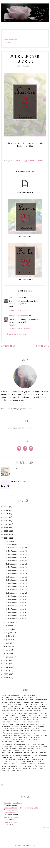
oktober (9, 626)
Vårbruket (42, 766)
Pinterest (22, 739)
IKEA (11, 717)
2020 (6, 517)
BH (37, 697)
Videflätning (13, 766)
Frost (13, 711)
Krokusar (15, 726)
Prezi (23, 742)
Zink (41, 768)
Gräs (25, 713)
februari (10, 654)
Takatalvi (5, 757)
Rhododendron (7, 746)
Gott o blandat (16, 713)
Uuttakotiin (6, 764)
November (17, 735)
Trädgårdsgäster (37, 759)
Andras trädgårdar (28, 695)
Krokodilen (6, 726)
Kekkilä (23, 722)
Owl (20, 737)
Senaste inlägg (9, 346)
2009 (6, 674)
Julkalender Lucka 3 (16, 616)
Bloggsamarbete (7, 700)
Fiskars (45, 708)
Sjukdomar (16, 750)
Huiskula (22, 715)
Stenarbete (18, 753)
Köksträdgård (39, 726)
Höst (45, 715)
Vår (36, 766)
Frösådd (20, 711)
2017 (6, 528)
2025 (6, 507)
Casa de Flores (34, 704)
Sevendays (31, 748)
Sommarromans (7, 753)
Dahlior (4, 706)
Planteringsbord (7, 742)
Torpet (33, 757)
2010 (6, 671)
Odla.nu (44, 735)
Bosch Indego (28, 702)
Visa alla (45, 827)
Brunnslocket (7, 704)
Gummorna (43, 713)
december (10, 542)
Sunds (12, 755)
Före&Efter (28, 711)
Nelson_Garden (26, 733)
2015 (6, 535)
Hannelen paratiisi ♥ (14, 803)
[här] (25, 149)
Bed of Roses (29, 697)
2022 (6, 510)
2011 (6, 667)
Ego (3, 708)
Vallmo (14, 764)
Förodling (5, 713)
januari (9, 657)
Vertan (4, 766)
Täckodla (38, 761)
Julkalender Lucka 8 (16, 600)
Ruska (38, 746)
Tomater (26, 757)
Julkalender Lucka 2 (16, 619)
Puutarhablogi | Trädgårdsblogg (13, 744)
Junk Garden (6, 722)
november (10, 622)
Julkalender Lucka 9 (16, 596)
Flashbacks (5, 711)
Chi (42, 704)
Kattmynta (16, 722)
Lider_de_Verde (29, 728)
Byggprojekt (18, 704)
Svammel (34, 755)
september (10, 629)
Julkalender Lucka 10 (16, 593)
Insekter (25, 717)
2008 (6, 678)
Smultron (34, 750)
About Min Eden (11, 40)
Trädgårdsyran (20, 761)
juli (8, 636)
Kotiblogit (30, 724)
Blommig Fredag (41, 700)
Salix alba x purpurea (9, 748)
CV (46, 704)
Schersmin (22, 748)
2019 (6, 521)
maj (7, 643)
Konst (12, 724)
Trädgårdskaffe (7, 761)
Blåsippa (12, 702)
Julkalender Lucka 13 (16, 583)
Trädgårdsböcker (24, 759)
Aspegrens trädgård (9, 697)
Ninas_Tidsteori (7, 735)
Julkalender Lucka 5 (16, 609)
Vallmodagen (23, 764)
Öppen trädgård (16, 770)
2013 (6, 660)
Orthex (14, 737)
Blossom (5, 702)
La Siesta (5, 728)
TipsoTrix (18, 757)
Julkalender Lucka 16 (16, 574)
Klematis (37, 722)
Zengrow (35, 768)
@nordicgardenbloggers (10, 695)
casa (25, 704)
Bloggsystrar (19, 700)
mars (8, 650)
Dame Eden (13, 706)
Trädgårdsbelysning (9, 759)
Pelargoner (28, 737)
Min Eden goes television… (20, 481)
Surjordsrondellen (23, 755)
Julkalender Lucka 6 (16, 606)
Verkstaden (41, 764)
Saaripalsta (9, 813)
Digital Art (28, 706)
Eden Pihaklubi (43, 706)
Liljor (37, 728)
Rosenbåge (18, 746)
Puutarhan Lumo (11, 818)
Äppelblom (5, 770)
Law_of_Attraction (16, 728)
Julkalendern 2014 (34, 161)
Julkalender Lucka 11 (16, 590)
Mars (27, 731)
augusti (9, 633)
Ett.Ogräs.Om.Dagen (13, 708)
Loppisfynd (5, 731)
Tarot (11, 757)
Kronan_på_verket (26, 726)
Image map (17, 717)
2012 (6, 664)
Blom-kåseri (30, 700)
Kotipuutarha (40, 724)
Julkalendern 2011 (17, 161)
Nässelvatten (27, 735)
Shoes (38, 748)
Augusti (20, 697)
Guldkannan (33, 713)
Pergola (37, 737)
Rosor (27, 746)
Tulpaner (30, 761)
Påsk (28, 744)
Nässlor (36, 735)
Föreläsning (38, 711)
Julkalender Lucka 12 (16, 587)
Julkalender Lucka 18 (16, 567)
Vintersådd (28, 766)
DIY (35, 706)
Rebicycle (41, 744)
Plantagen (35, 739)
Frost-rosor (11, 545)
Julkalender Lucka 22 (16, 554)
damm (21, 706)
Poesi (17, 742)
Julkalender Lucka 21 (16, 558)
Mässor (16, 733)
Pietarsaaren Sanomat (9, 739)
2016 (6, 531)
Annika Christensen (18, 316)
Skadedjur (25, 750)
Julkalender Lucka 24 (16, 548)
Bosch (19, 702)
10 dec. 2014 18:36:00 (20, 329)
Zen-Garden (26, 768)
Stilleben (35, 753)
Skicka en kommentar (17, 334)
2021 (6, 514)
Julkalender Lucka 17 (16, 571)
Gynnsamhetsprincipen (9, 715)
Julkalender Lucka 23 (16, 551)
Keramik (30, 722)
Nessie (35, 733)
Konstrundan (20, 724)
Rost (32, 746)
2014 (6, 538)
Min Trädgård (35, 731)
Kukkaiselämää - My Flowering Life (21, 808)
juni (8, 640)
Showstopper (6, 750)
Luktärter (14, 731)
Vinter (21, 766)
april (8, 647)
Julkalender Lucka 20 (16, 561)
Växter (4, 768)
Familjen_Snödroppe (34, 708)
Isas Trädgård (16, 298)
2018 (6, 524)
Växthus (11, 768)
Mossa (44, 731)
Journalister (6, 719)
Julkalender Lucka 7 (16, 603)
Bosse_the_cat (39, 702)
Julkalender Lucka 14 (16, 580)
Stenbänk (27, 753)
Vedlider (32, 764)
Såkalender (43, 755)
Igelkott (5, 717)
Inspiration (34, 717)
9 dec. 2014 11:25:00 (19, 310)
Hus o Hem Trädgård (34, 715)
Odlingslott (6, 737)
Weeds (18, 768)
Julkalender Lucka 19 (16, 564)
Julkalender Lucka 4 (16, 613)
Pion (28, 739)
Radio (34, 744)
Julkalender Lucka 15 (16, 577)
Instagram (43, 717)
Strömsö (43, 753)
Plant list (8, 42)
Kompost (5, 724)
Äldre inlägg (41, 346)
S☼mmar (45, 746)
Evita (23, 708)
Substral (5, 755)
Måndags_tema (7, 733)
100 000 (14, 469)
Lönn (21, 731)
